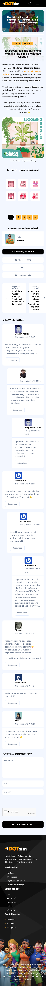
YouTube (10, 923)
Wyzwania (11, 910)
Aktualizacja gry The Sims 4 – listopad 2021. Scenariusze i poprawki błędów (33, 300)
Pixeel (23, 378)
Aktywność (11, 898)
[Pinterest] (29, 217)
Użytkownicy (12, 902)
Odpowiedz (12, 360)
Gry (8, 894)
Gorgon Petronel (23, 334)
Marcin (20, 240)
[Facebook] (18, 217)
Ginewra (19, 630)
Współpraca (12, 877)
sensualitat (20, 682)
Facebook (11, 919)
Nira (17, 720)
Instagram (11, 927)
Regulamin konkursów (16, 880)
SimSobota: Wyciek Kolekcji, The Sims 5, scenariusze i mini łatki (18, 297)
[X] (24, 217)
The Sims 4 (27, 43)
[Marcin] (11, 239)
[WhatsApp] (35, 217)
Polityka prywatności (15, 884)
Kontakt (10, 873)
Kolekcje (16, 43)
